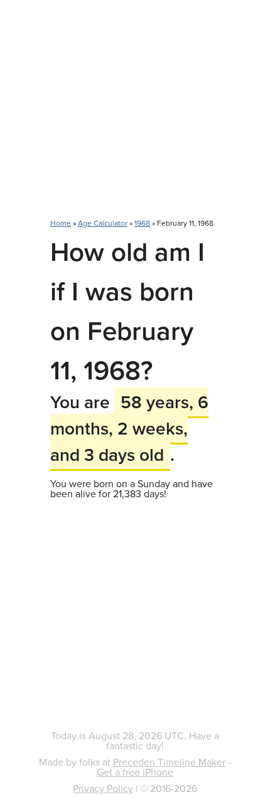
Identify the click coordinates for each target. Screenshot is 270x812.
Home (60, 223)
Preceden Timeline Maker (169, 762)
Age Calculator (102, 223)
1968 (142, 223)
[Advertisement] (135, 116)
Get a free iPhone (135, 772)
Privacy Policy (103, 788)
